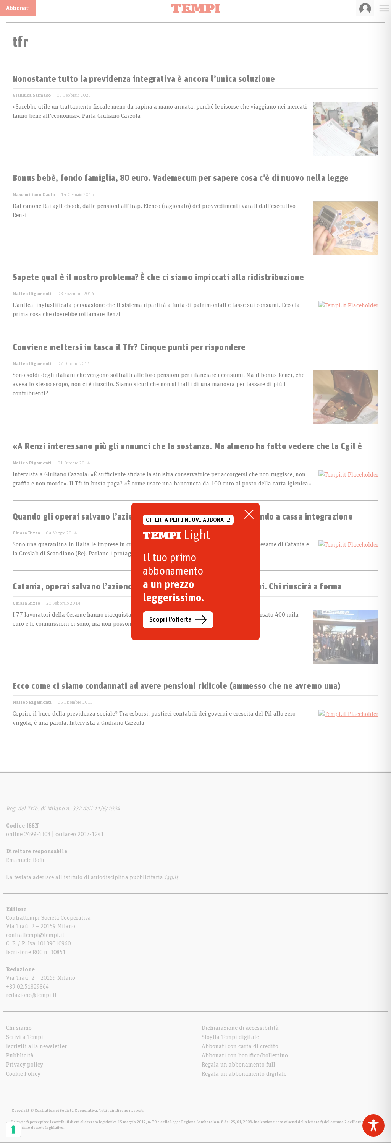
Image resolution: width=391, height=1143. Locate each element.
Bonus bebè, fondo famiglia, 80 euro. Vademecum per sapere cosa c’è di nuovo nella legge (181, 178)
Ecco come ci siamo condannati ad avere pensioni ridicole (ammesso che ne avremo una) (177, 686)
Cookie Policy (23, 1074)
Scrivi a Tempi (24, 1037)
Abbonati (18, 8)
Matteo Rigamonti (32, 293)
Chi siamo (19, 1028)
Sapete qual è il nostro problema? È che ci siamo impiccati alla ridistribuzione (158, 278)
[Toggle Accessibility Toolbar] (373, 1125)
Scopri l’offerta (170, 619)
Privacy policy (24, 1065)
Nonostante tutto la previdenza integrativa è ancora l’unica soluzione (144, 79)
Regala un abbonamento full (238, 1065)
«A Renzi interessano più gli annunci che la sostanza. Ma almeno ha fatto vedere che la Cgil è (187, 447)
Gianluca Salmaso (32, 95)
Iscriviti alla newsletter (36, 1046)
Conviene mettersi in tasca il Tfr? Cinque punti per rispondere (129, 348)
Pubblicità (20, 1055)
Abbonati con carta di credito (240, 1046)
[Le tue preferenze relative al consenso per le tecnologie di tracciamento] (13, 1129)
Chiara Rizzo (26, 533)
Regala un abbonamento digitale (244, 1074)
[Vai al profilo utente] (365, 8)
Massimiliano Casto (34, 194)
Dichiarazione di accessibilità (240, 1028)
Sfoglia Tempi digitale (230, 1037)
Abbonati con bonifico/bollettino (245, 1055)
